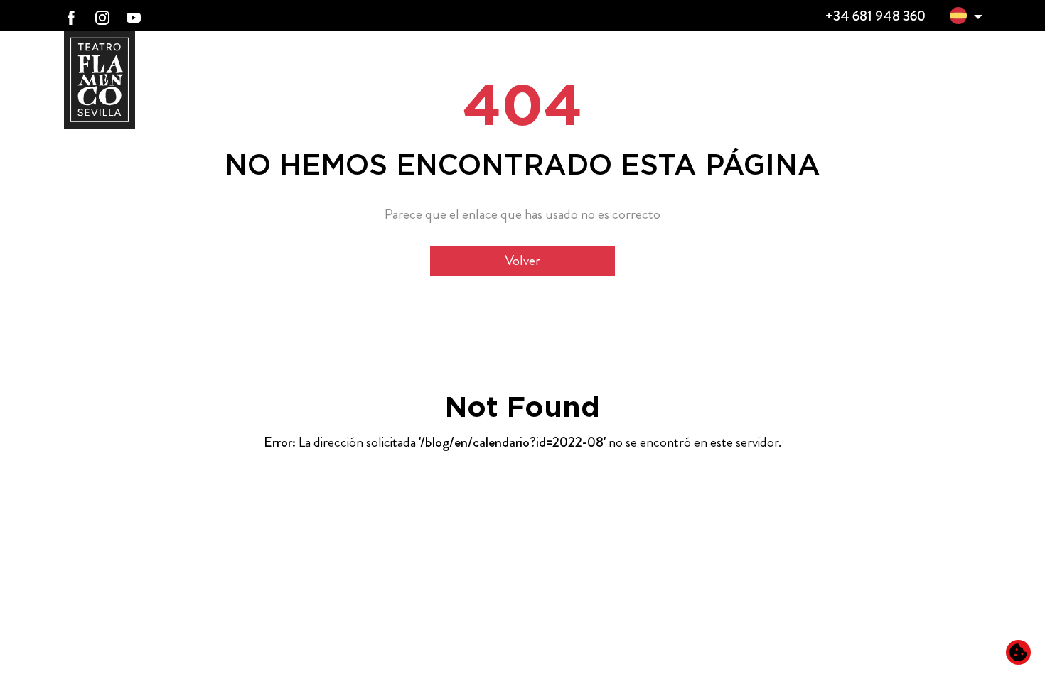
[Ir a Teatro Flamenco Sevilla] (99, 80)
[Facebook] (71, 16)
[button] (958, 17)
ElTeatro (516, 65)
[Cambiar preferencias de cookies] (1018, 652)
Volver (522, 260)
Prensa (953, 65)
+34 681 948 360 (875, 16)
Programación (746, 65)
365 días (616, 65)
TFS (864, 66)
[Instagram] (102, 16)
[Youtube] (134, 16)
